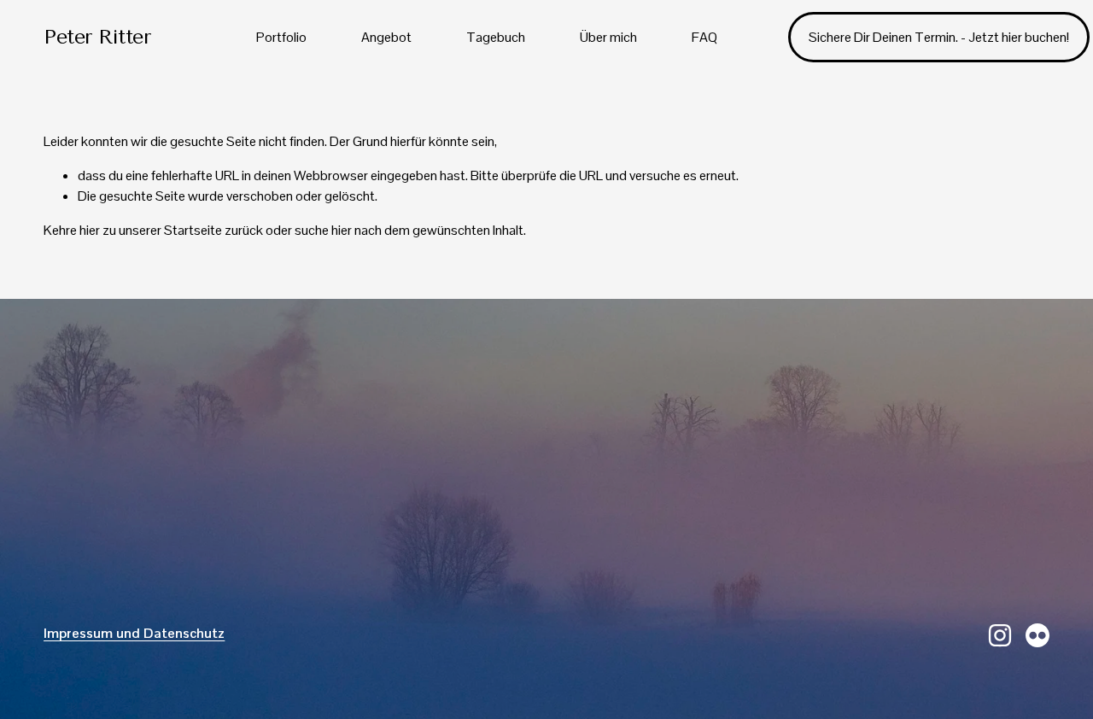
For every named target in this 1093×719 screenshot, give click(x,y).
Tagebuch (495, 37)
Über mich (608, 37)
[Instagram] (1000, 635)
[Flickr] (1037, 635)
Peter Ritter (97, 37)
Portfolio (281, 37)
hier (89, 230)
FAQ (704, 37)
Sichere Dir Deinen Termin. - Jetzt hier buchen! (939, 37)
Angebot (386, 37)
